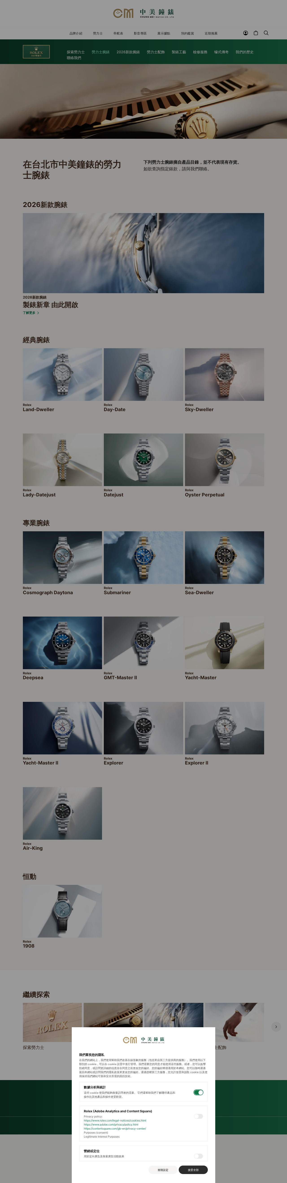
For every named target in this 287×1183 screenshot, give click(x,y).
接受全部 (193, 1170)
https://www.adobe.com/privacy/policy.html (111, 1124)
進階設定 (163, 1170)
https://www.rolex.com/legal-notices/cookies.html (115, 1120)
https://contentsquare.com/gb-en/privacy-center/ (115, 1128)
